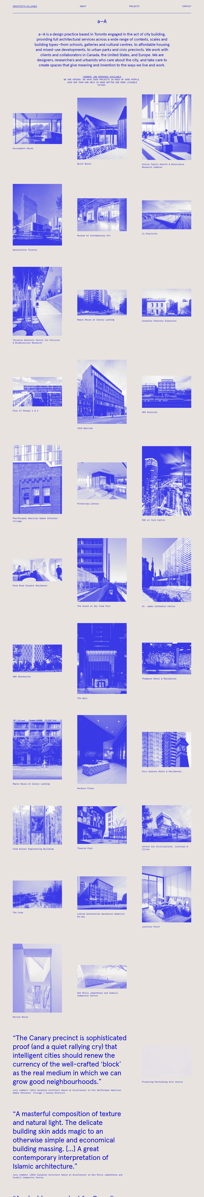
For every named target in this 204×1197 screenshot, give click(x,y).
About (83, 6)
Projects (134, 6)
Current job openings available (102, 77)
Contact (186, 6)
